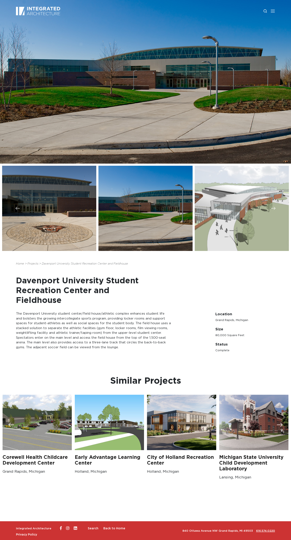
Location (223, 314)
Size (219, 329)
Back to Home (114, 528)
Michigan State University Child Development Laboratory (251, 462)
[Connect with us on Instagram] (68, 528)
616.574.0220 (265, 530)
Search (93, 528)
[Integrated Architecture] (38, 11)
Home (20, 263)
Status (221, 344)
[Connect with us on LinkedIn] (75, 528)
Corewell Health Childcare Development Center (35, 460)
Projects (32, 263)
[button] (273, 11)
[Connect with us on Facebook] (61, 528)
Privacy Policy (26, 534)
